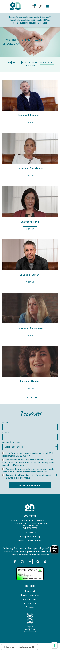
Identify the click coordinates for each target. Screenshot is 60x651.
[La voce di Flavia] (30, 216)
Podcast (16, 63)
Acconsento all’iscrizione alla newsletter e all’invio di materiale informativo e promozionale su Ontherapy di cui (29, 462)
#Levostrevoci (46, 63)
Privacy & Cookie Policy (30, 536)
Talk (26, 66)
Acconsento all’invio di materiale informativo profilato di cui (29, 476)
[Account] (40, 6)
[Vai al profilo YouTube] (30, 561)
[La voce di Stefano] (30, 269)
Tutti (8, 63)
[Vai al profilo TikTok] (45, 561)
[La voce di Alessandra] (30, 322)
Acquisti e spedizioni (30, 595)
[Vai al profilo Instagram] (22, 561)
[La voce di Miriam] (30, 375)
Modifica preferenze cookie (30, 540)
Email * (5, 432)
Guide (33, 66)
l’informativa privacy (20, 453)
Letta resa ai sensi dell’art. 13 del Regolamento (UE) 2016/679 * (28, 454)
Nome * (5, 422)
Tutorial (33, 63)
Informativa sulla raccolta (19, 647)
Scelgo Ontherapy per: (12, 442)
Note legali (30, 591)
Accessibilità (30, 532)
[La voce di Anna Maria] (30, 162)
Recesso (30, 607)
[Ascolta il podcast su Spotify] (37, 561)
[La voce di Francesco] (30, 109)
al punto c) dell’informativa (18, 478)
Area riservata (30, 603)
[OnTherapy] (15, 6)
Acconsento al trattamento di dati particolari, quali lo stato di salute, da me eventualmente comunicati (28, 470)
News (25, 63)
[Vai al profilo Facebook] (14, 561)
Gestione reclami (30, 599)
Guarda (30, 122)
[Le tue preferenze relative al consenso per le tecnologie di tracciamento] (54, 645)
